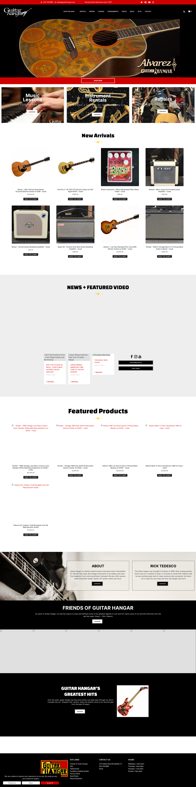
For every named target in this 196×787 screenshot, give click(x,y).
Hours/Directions (76, 779)
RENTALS (83, 11)
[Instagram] (153, 2)
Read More (50, 381)
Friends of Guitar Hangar (79, 764)
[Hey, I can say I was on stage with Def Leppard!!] (114, 651)
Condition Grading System (79, 771)
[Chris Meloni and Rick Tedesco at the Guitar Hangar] (16, 651)
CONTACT (148, 11)
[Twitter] (142, 2)
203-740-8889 (104, 766)
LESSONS (101, 11)
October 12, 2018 (50, 375)
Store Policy (74, 776)
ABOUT (132, 11)
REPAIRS (92, 11)
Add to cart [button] (31, 199)
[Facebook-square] (145, 2)
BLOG (140, 11)
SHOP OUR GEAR (68, 11)
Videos (124, 11)
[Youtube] (149, 2)
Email (101, 769)
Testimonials (74, 769)
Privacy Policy (75, 774)
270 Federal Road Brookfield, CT (110, 764)
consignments (112, 11)
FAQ (71, 766)
